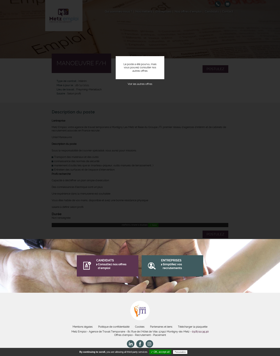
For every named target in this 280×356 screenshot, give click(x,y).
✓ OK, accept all (160, 351)
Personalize (180, 352)
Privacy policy (196, 352)
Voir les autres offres (140, 84)
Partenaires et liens (161, 326)
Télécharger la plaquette (192, 326)
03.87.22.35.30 (200, 331)
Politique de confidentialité (113, 326)
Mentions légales (83, 326)
